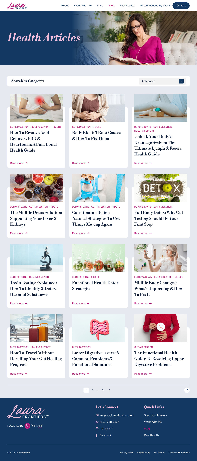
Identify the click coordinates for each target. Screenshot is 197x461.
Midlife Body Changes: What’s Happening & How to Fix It (158, 288)
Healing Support (41, 127)
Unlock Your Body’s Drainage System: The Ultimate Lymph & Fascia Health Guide (158, 145)
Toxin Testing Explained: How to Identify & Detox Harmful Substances (33, 288)
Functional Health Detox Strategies (95, 285)
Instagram (106, 428)
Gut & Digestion (19, 127)
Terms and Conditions (179, 452)
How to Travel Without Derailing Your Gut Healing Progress (36, 358)
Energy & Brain (143, 277)
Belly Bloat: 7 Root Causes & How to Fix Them (96, 135)
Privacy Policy (126, 452)
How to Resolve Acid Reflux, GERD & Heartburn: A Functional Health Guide (33, 141)
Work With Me (153, 422)
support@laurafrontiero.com (117, 415)
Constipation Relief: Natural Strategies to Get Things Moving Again (96, 218)
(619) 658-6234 (109, 422)
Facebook (105, 435)
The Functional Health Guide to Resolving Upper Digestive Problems (159, 358)
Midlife (97, 127)
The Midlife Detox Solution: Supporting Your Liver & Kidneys (36, 218)
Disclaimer (159, 452)
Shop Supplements (155, 415)
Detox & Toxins (142, 127)
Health (57, 127)
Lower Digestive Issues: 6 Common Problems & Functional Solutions (95, 358)
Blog (147, 428)
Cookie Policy (143, 452)
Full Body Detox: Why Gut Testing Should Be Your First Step (158, 218)
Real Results (151, 435)
